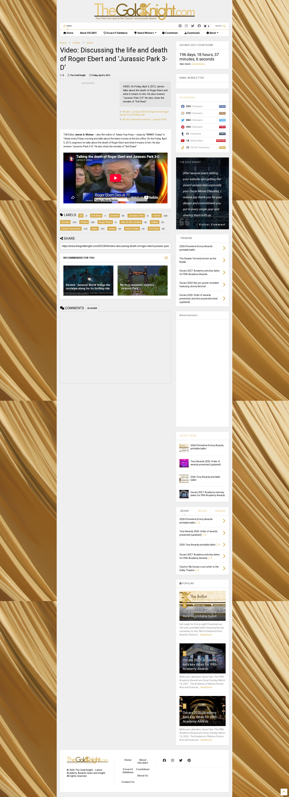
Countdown (171, 33)
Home (69, 33)
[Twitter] (192, 26)
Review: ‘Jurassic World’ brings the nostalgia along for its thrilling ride (88, 286)
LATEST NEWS (188, 435)
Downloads (193, 33)
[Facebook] (199, 26)
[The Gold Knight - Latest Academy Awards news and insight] (144, 18)
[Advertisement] (85, 106)
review (89, 42)
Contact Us (127, 781)
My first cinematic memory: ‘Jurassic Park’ (144, 119)
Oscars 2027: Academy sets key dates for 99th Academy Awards (200, 664)
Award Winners (145, 33)
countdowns (198, 63)
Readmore (206, 634)
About (212, 33)
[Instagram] (186, 26)
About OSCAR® (88, 33)
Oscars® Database (116, 33)
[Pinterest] (180, 26)
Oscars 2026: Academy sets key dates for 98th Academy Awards (200, 717)
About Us (142, 775)
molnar (76, 42)
